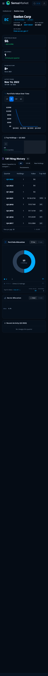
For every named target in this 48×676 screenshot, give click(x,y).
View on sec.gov (20, 31)
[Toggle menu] (3, 3)
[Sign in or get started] (44, 3)
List (41, 242)
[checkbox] (5, 179)
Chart (33, 298)
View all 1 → (17, 290)
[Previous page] (31, 229)
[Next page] (42, 229)
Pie (34, 242)
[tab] (7, 99)
